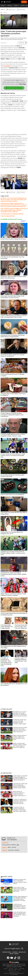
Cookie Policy (21, 968)
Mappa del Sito (22, 952)
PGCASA (4, 965)
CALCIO (5, 12)
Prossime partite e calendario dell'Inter (12, 214)
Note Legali (11, 968)
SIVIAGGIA (24, 965)
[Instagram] (19, 958)
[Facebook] (8, 958)
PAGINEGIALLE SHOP (21, 964)
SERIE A (3, 5)
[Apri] (2, 2)
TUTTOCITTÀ (15, 965)
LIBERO (4, 964)
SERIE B (9, 5)
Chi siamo (5, 968)
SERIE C (16, 5)
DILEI (20, 965)
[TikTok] (15, 958)
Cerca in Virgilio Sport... (13, 948)
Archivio (16, 953)
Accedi (24, 2)
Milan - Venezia (12, 847)
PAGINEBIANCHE (9, 965)
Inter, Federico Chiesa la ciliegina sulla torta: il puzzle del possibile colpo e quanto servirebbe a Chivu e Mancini (14, 210)
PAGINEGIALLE (13, 964)
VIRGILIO (8, 964)
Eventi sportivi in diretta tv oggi (10, 844)
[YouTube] (11, 958)
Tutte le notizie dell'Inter (8, 216)
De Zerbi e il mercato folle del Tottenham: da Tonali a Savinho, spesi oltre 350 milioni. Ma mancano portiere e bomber (14, 199)
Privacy (16, 968)
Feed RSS (11, 953)
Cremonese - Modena (13, 850)
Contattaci (15, 952)
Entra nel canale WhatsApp (15, 88)
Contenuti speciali (6, 952)
